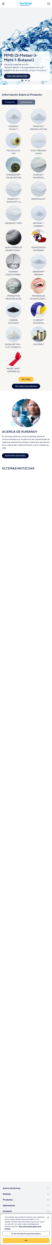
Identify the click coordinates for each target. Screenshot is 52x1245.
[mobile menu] (3, 3)
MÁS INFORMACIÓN (17, 76)
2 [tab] (29, 80)
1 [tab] (26, 80)
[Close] (48, 1217)
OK (26, 1240)
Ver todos (26, 379)
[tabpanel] (26, 247)
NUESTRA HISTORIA (15, 456)
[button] (26, 1188)
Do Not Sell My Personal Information (26, 1234)
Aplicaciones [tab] (26, 102)
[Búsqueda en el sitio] (48, 4)
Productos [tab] (10, 102)
